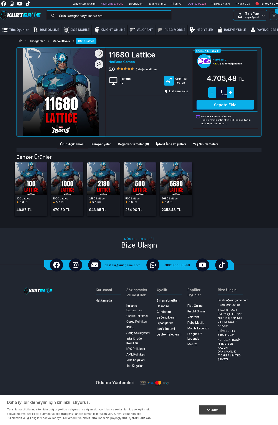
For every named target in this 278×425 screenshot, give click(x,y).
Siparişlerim (165, 323)
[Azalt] (212, 92)
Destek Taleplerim (169, 334)
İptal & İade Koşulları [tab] (171, 144)
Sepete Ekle (225, 105)
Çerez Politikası (136, 321)
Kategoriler (37, 41)
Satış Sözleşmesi (138, 333)
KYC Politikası (135, 349)
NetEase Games (122, 62)
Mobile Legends (198, 328)
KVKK (130, 327)
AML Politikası (136, 354)
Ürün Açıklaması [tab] (72, 144)
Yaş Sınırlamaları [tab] (205, 144)
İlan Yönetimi (166, 329)
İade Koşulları (135, 360)
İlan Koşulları (135, 366)
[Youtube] (202, 265)
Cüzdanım (164, 312)
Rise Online (195, 305)
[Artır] (230, 92)
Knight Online (196, 311)
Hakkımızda (104, 300)
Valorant (193, 317)
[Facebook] (56, 265)
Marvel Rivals (61, 41)
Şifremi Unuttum (168, 300)
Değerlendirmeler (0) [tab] (133, 144)
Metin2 (192, 344)
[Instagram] (75, 265)
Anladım (213, 409)
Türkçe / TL (267, 3)
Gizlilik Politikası (137, 316)
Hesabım (163, 306)
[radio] (118, 68)
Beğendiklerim (167, 317)
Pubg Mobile (195, 322)
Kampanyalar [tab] (101, 144)
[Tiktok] (221, 265)
